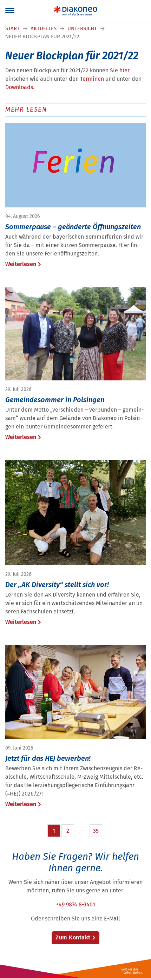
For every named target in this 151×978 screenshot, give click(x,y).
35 (96, 830)
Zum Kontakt (73, 937)
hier (124, 70)
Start (12, 28)
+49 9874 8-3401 (75, 904)
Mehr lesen (26, 109)
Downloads (19, 87)
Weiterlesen (20, 264)
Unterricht (82, 28)
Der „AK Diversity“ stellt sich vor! (57, 584)
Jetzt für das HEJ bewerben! (48, 758)
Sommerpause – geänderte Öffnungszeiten (73, 226)
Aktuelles (44, 28)
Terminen (92, 78)
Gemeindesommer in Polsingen (54, 399)
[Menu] (10, 10)
